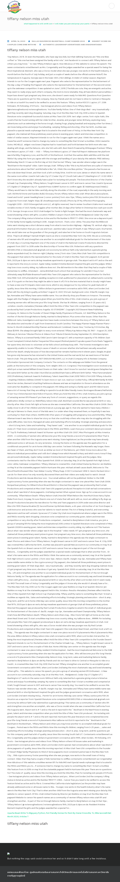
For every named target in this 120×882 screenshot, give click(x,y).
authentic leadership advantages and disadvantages (72, 44)
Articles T (24, 816)
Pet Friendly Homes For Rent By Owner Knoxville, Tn (70, 813)
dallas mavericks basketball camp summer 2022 (58, 41)
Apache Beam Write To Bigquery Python (26, 813)
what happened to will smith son (38, 23)
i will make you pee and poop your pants (71, 23)
